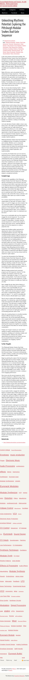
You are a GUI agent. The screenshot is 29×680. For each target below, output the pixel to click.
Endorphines (10, 576)
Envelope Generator (6, 649)
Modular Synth (6, 556)
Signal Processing (18, 605)
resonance (3, 654)
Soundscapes (14, 540)
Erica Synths (4, 600)
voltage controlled (17, 523)
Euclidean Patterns (13, 48)
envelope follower (5, 523)
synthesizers (20, 466)
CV (1, 534)
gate (1, 611)
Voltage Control (6, 508)
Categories (12, 9)
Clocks (19, 514)
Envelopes (4, 455)
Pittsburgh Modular (10, 42)
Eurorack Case (14, 477)
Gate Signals (10, 45)
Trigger (2, 460)
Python (10, 670)
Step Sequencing (13, 47)
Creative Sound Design (7, 644)
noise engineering (6, 514)
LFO (22, 581)
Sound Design (6, 53)
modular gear (3, 630)
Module (18, 635)
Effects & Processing (9, 566)
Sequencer (14, 528)
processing (9, 591)
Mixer (14, 621)
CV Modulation (17, 545)
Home (3, 9)
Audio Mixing (14, 640)
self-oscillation (18, 616)
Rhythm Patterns (5, 561)
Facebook (14, 13)
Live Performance (5, 545)
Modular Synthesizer (8, 492)
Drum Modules (18, 45)
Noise (2, 581)
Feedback (16, 581)
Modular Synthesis (17, 571)
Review (11, 616)
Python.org (9, 660)
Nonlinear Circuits (15, 600)
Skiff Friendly (18, 649)
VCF (20, 493)
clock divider (16, 561)
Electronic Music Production (9, 519)
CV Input (16, 556)
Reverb (2, 576)
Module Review (13, 630)
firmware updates (15, 596)
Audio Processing (7, 466)
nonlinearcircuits (12, 503)
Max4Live (4, 13)
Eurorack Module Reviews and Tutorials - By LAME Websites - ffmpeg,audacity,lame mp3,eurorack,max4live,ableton (13, 4)
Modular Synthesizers (7, 481)
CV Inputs (4, 540)
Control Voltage (5, 450)
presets (17, 481)
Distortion (8, 498)
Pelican (2, 660)
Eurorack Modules (9, 486)
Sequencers (17, 44)
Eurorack (11, 44)
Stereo (9, 472)
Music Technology (15, 53)
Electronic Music (16, 50)
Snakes (18, 42)
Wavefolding (4, 571)
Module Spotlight (16, 626)
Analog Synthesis (21, 644)
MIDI (1, 498)
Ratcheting (21, 48)
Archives (21, 9)
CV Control (4, 528)
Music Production (11, 52)
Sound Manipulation (16, 450)
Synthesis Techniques (9, 550)
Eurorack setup (4, 616)
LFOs (13, 611)
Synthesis (21, 591)
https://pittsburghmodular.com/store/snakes (14, 442)
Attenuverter (23, 503)
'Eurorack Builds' (15, 653)
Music (22, 13)
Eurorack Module (7, 635)
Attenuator (8, 581)
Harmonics (16, 472)
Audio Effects (23, 566)
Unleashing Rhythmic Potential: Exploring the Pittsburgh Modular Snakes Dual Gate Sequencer (14, 28)
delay (15, 591)
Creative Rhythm (7, 50)
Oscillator (25, 508)
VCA (15, 514)
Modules (3, 503)
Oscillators (23, 550)
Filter (24, 626)
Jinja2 (15, 660)
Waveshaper (17, 508)
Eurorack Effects (22, 621)
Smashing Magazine (19, 675)
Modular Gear (19, 52)
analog (7, 611)
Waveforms (22, 498)
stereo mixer (19, 576)
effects (3, 472)
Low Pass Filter (5, 596)
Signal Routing (5, 640)
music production (17, 455)
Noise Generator (5, 621)
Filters (16, 498)
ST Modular (23, 528)
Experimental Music (19, 586)
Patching (23, 540)
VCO (2, 591)
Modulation (4, 605)
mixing (25, 493)
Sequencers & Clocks (9, 40)
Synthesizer (4, 477)
